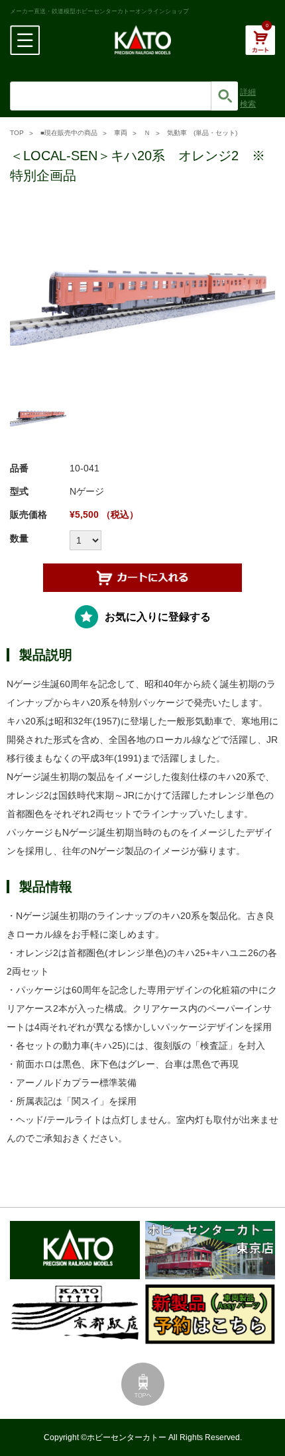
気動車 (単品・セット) (202, 132)
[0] (260, 47)
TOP (17, 132)
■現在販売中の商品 (68, 132)
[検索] (224, 96)
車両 (120, 132)
